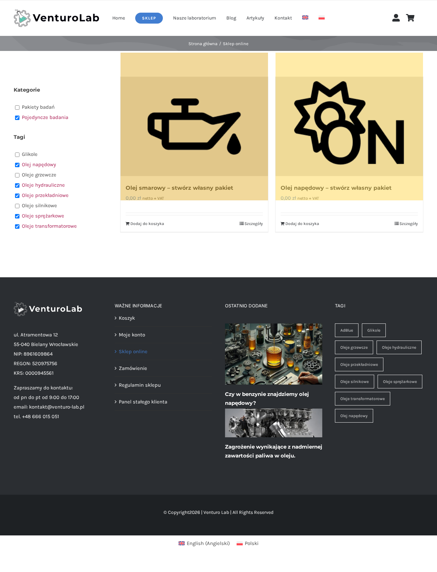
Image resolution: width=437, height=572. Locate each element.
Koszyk (127, 318)
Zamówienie (133, 368)
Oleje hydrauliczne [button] (43, 185)
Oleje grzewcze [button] (39, 175)
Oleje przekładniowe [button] (45, 195)
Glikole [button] (30, 154)
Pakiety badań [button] (38, 107)
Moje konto (132, 335)
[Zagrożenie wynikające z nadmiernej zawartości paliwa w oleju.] (273, 423)
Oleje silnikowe (354, 381)
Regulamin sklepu (140, 385)
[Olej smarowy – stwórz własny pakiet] (194, 126)
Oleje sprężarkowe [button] (43, 216)
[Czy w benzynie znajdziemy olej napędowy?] (273, 354)
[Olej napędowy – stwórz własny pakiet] (349, 126)
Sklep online (133, 351)
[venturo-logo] (56, 12)
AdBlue (346, 330)
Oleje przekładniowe (359, 364)
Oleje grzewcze (354, 347)
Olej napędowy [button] (39, 164)
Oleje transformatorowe (362, 398)
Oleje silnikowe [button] (39, 205)
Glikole (373, 330)
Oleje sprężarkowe (400, 381)
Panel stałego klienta (143, 402)
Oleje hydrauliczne (399, 347)
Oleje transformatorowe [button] (49, 226)
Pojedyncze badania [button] (45, 117)
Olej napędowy (354, 415)
